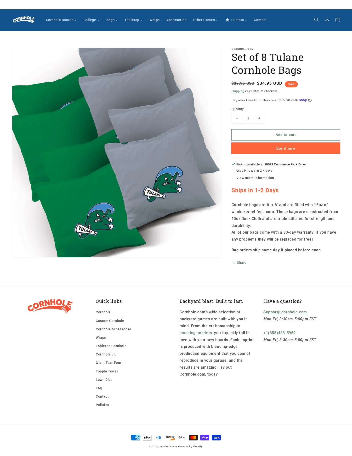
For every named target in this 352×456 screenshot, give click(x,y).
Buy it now (285, 148)
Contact (102, 396)
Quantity (238, 109)
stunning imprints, (196, 333)
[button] (316, 20)
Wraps (101, 337)
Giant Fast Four (108, 363)
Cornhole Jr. (106, 354)
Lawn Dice (104, 380)
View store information (255, 178)
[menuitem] (61, 20)
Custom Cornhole (110, 321)
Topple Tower (107, 371)
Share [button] (242, 263)
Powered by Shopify (190, 446)
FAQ (99, 388)
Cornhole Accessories (114, 329)
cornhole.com (168, 446)
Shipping (238, 91)
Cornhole (103, 312)
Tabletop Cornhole (111, 346)
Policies (102, 405)
